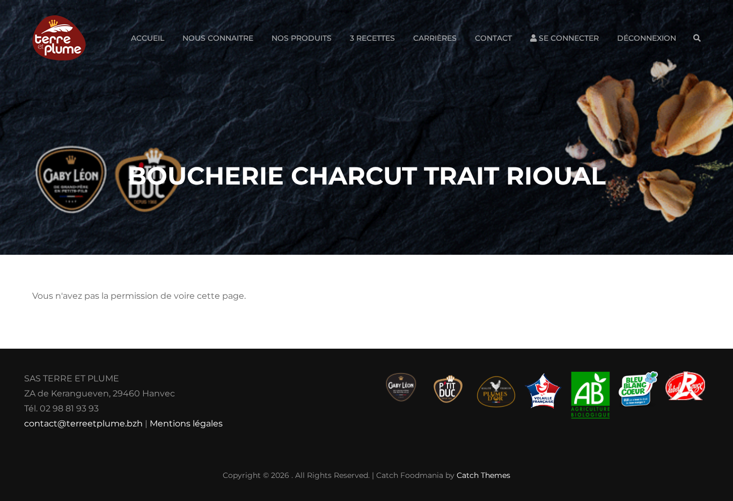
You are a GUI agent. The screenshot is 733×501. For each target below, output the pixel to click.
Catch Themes (483, 475)
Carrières (435, 38)
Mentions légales (186, 423)
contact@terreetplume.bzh (83, 423)
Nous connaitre (217, 38)
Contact (493, 38)
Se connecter (568, 38)
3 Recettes (372, 38)
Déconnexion (646, 38)
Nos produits (302, 38)
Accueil (147, 38)
